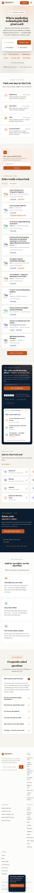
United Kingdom (29, 818)
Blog (3, 858)
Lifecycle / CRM (15, 58)
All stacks (5, 464)
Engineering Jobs (6, 808)
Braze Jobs (30, 790)
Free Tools (5, 871)
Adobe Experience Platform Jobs (30, 771)
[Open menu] (31, 2)
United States (29, 809)
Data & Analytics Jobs (8, 814)
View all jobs (13, 183)
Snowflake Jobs (29, 778)
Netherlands (30, 837)
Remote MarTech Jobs (8, 817)
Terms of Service (27, 882)
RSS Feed (4, 885)
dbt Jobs (29, 782)
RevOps (6, 58)
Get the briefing (17, 388)
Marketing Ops (26, 54)
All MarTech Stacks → (30, 798)
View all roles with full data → (17, 546)
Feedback (4, 874)
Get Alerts (17, 168)
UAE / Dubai (30, 840)
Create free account (17, 885)
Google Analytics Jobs (29, 764)
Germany (29, 828)
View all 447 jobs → (17, 353)
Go (21, 767)
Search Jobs (24, 42)
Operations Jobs (6, 811)
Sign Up (24, 3)
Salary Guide (5, 861)
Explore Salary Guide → (13, 531)
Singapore (29, 831)
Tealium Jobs (29, 794)
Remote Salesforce (14, 54)
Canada (29, 825)
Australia (29, 847)
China (28, 844)
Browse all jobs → (7, 820)
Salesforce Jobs (30, 759)
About (3, 855)
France (29, 834)
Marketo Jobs (29, 786)
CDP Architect (26, 58)
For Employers (6, 864)
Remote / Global (29, 813)
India (28, 822)
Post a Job (5, 867)
